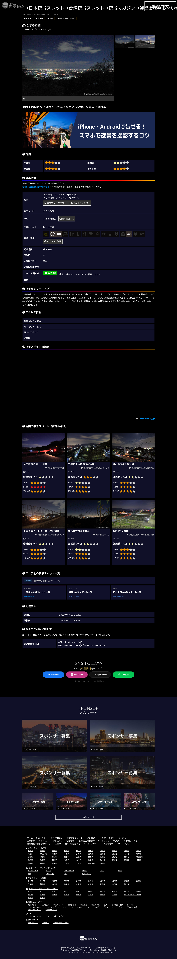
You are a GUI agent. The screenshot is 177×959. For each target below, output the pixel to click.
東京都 (30, 854)
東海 (120, 871)
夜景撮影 (83, 905)
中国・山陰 (50, 874)
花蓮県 (90, 884)
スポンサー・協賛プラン (37, 841)
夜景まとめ (72, 905)
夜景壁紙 (45, 923)
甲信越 (84, 871)
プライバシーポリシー (120, 838)
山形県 (90, 851)
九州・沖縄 (86, 874)
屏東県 (138, 881)
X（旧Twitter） (101, 675)
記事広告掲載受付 (87, 841)
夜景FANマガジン (36, 902)
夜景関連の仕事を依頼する (38, 844)
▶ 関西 (50, 19)
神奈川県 (43, 854)
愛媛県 (114, 860)
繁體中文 (160, 6)
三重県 (66, 857)
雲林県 (30, 895)
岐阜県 (42, 857)
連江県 (126, 884)
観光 (97, 907)
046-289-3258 (87, 948)
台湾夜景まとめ (51, 910)
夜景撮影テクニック (61, 923)
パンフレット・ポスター (110, 841)
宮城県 (66, 851)
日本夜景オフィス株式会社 (81, 950)
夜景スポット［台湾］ (37, 878)
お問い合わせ (131, 841)
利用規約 (91, 838)
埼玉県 (54, 854)
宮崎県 (78, 863)
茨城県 (114, 851)
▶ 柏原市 (27, 19)
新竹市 (78, 881)
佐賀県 (30, 863)
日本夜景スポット (46, 8)
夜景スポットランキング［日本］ (43, 868)
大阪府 (78, 857)
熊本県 (54, 863)
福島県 (102, 851)
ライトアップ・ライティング (57, 907)
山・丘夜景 (48, 227)
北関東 (48, 871)
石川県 (126, 854)
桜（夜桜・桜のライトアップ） (123, 905)
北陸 (102, 871)
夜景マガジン (122, 8)
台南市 (114, 881)
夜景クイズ (95, 905)
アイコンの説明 (54, 241)
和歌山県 (139, 857)
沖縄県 (102, 863)
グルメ (105, 907)
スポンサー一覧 (88, 817)
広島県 (66, 860)
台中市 (102, 881)
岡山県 (54, 860)
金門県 (114, 884)
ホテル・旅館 (117, 907)
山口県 (78, 860)
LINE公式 (125, 675)
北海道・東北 (33, 871)
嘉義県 (42, 895)
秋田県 (78, 851)
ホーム (30, 838)
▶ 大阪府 (39, 19)
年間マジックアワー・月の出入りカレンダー (68, 203)
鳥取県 (30, 860)
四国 (65, 874)
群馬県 (138, 851)
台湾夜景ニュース (34, 910)
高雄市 (126, 881)
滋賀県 (114, 857)
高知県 (126, 860)
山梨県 (90, 854)
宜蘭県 (78, 884)
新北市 (42, 881)
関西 (29, 874)
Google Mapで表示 (146, 418)
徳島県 (90, 860)
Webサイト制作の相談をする (67, 844)
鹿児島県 (91, 863)
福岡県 (138, 860)
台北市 (30, 881)
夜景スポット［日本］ (37, 848)
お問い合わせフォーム (68, 642)
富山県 (114, 854)
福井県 (138, 854)
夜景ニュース (58, 905)
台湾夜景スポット (86, 8)
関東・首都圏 (69, 871)
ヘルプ (103, 838)
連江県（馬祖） (130, 895)
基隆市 (66, 881)
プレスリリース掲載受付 (63, 841)
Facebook (55, 674)
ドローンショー (77, 907)
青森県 (42, 851)
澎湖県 (102, 884)
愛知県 (30, 857)
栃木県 (126, 851)
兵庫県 (102, 857)
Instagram (78, 674)
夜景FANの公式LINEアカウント (36, 187)
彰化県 (42, 884)
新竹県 (90, 881)
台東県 (30, 884)
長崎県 (42, 863)
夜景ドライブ (58, 916)
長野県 (102, 854)
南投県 (54, 884)
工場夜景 (45, 905)
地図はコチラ (67, 219)
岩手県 (54, 851)
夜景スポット (33, 905)
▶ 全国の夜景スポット (66, 19)
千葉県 (66, 854)
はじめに (41, 838)
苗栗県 (66, 884)
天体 (89, 907)
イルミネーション (34, 907)
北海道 (30, 851)
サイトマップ (124, 844)
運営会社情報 (56, 838)
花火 (105, 905)
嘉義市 (42, 898)
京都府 (90, 857)
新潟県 (78, 854)
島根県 (42, 860)
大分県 (66, 863)
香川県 (102, 860)
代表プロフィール (74, 838)
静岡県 (54, 857)
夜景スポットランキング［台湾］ (43, 888)
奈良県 (126, 857)
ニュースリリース (93, 844)
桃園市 (54, 881)
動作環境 (109, 844)
